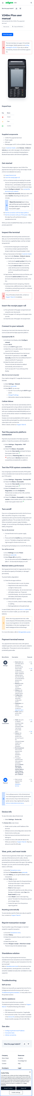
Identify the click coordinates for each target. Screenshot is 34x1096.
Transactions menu (15, 870)
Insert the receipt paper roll (12, 177)
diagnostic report (19, 710)
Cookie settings (16, 1092)
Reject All (23, 1088)
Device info (11, 1017)
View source (6, 26)
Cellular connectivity (10, 1035)
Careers (4, 1061)
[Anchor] (0, 105)
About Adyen (5, 1058)
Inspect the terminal (10, 175)
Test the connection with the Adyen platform (17, 212)
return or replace (24, 609)
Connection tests (9, 1033)
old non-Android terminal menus (15, 803)
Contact (4, 1063)
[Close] (30, 1072)
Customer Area (10, 148)
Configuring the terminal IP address (15, 1030)
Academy (20, 1058)
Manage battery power (24, 632)
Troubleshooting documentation (11, 992)
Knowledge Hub (22, 1061)
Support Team (10, 297)
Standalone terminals (12, 966)
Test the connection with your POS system (16, 215)
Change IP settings (13, 395)
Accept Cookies (8, 1088)
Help (19, 1063)
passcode (13, 386)
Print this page (7, 34)
